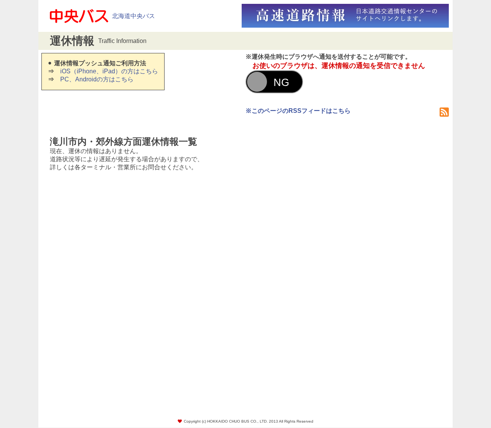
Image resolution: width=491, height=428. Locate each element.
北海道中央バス (133, 16)
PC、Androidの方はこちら (96, 79)
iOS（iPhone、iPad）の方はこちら (109, 71)
